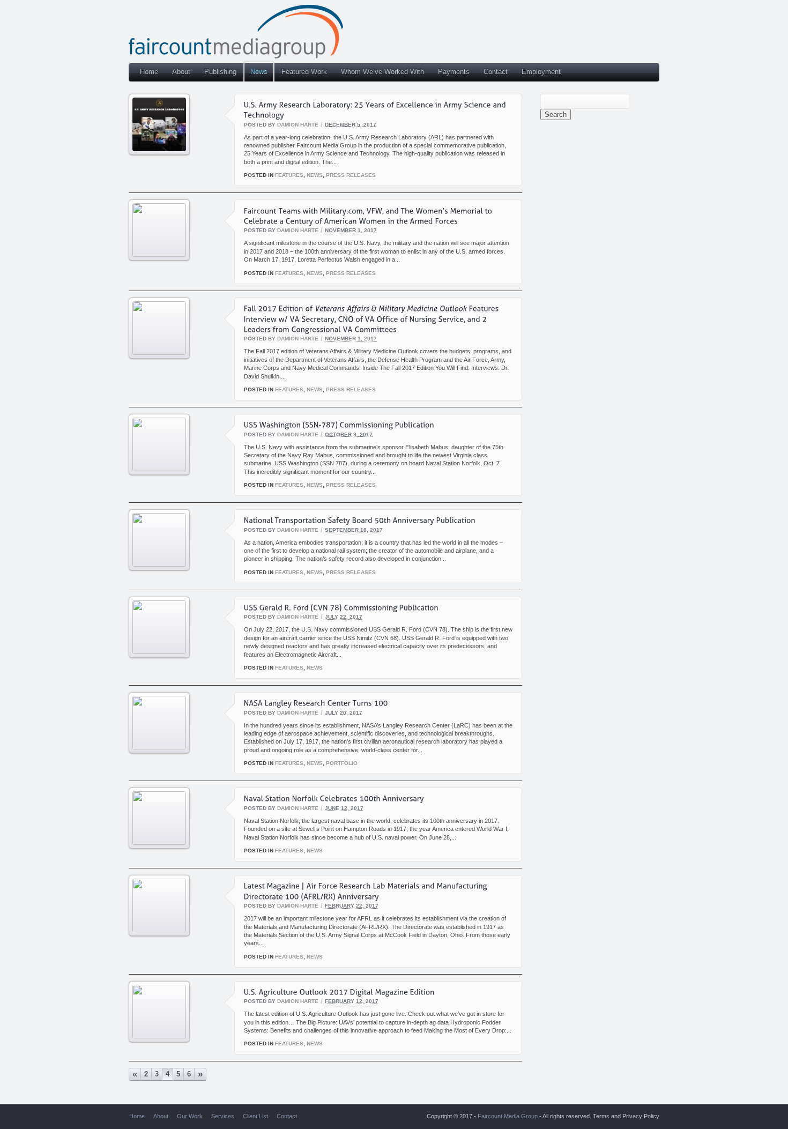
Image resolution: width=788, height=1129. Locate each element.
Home (149, 72)
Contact (496, 72)
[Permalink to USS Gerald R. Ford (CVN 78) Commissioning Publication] (159, 652)
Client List (255, 1116)
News (258, 71)
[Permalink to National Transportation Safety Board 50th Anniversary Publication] (159, 564)
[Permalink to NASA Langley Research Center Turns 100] (159, 747)
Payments (454, 72)
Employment (541, 72)
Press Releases (351, 175)
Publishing (220, 72)
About (181, 72)
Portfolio (342, 763)
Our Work (190, 1116)
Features (289, 175)
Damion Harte (297, 124)
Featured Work (304, 72)
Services (222, 1116)
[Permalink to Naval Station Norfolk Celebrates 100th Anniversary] (159, 842)
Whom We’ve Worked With (382, 72)
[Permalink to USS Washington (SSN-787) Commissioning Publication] (159, 469)
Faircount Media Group (508, 1116)
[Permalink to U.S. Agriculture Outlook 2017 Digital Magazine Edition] (159, 1036)
